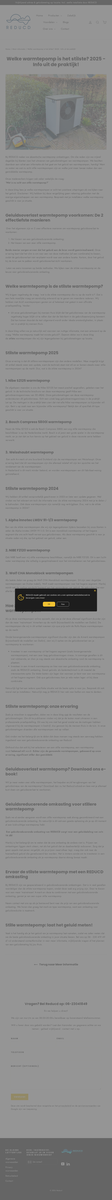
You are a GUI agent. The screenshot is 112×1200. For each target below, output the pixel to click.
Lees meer (40, 598)
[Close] (95, 590)
